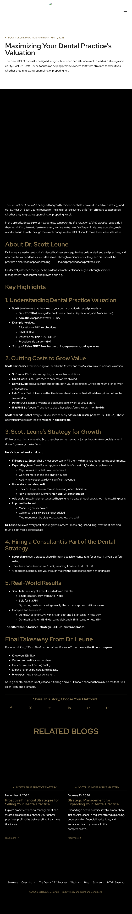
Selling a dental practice (19, 682)
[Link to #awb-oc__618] (125, 10)
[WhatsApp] (88, 708)
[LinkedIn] (69, 708)
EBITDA (30, 313)
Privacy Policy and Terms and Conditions (81, 891)
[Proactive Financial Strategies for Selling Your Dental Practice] (34, 747)
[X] (30, 708)
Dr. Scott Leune (29, 209)
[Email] (108, 708)
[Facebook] (11, 708)
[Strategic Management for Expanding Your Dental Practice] (97, 747)
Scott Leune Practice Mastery (28, 37)
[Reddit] (50, 708)
